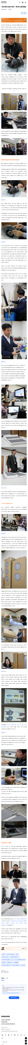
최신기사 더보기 (13, 997)
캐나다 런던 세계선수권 (6, 965)
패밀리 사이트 (4, 1042)
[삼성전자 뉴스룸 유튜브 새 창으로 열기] (2, 1035)
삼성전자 (3, 962)
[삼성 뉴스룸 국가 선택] (22, 2)
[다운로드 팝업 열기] (26, 1038)
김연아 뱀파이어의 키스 (14, 957)
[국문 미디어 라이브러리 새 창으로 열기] (21, 1035)
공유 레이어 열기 (25, 13)
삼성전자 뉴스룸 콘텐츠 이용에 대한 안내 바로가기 (10, 993)
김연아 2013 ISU (5, 957)
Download (22, 13)
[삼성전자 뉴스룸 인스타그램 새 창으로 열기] (5, 1035)
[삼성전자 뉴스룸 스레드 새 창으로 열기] (18, 1035)
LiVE (11, 9)
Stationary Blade (10, 954)
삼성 (12, 959)
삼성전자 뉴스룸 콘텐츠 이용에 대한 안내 (8, 1024)
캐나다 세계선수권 (16, 965)
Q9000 (3, 954)
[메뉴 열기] (25, 2)
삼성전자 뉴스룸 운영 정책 (5, 1019)
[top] (26, 1043)
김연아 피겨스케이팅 (6, 959)
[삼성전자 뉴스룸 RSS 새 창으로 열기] (24, 1035)
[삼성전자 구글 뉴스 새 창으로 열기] (2, 1038)
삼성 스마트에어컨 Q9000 (20, 959)
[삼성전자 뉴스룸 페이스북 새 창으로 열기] (9, 1035)
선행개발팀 (16, 962)
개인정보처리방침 (4, 1022)
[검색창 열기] (20, 2)
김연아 (17, 954)
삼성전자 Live (9, 962)
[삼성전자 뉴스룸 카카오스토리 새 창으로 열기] (15, 1035)
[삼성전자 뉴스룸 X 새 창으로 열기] (12, 1035)
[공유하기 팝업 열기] (26, 1041)
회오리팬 (23, 965)
